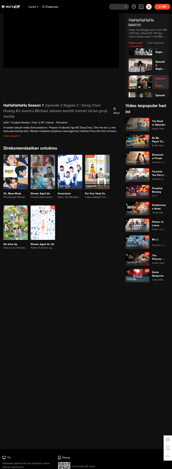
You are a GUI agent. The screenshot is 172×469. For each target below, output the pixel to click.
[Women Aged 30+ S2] (43, 222)
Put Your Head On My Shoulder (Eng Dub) (109, 193)
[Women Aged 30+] (43, 172)
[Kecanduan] (70, 172)
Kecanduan (64, 193)
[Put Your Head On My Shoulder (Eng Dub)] (97, 172)
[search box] (126, 7)
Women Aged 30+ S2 (42, 244)
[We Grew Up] (15, 222)
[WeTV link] (11, 6)
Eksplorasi (52, 7)
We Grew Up (10, 244)
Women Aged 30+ (41, 193)
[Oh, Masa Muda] (15, 172)
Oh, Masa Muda (12, 193)
